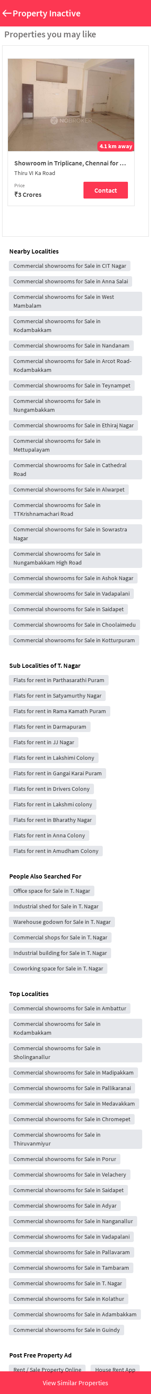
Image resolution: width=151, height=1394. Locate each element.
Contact (105, 190)
